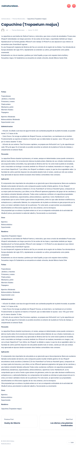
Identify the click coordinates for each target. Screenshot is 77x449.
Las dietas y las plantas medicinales (61, 424)
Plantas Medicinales (18, 30)
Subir (72, 442)
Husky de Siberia (12, 423)
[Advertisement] (38, 75)
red (7, 30)
